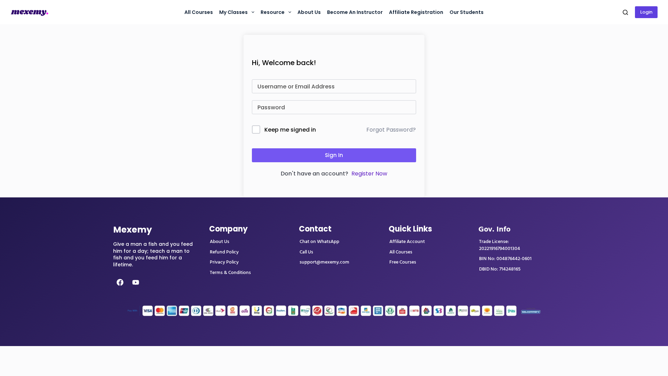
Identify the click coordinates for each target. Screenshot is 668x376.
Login (646, 12)
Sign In (334, 155)
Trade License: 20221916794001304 (499, 245)
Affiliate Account (407, 241)
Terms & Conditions (230, 272)
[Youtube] (136, 282)
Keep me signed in (290, 130)
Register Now (369, 174)
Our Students (467, 12)
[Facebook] (120, 282)
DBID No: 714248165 (499, 269)
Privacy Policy (224, 262)
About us (309, 12)
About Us (219, 241)
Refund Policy (224, 252)
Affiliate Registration (416, 12)
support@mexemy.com (324, 262)
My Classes (233, 12)
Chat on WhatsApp (319, 241)
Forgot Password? (391, 130)
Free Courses (402, 262)
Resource (273, 12)
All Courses (198, 12)
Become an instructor (355, 12)
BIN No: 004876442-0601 (505, 258)
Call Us (306, 252)
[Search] (625, 12)
